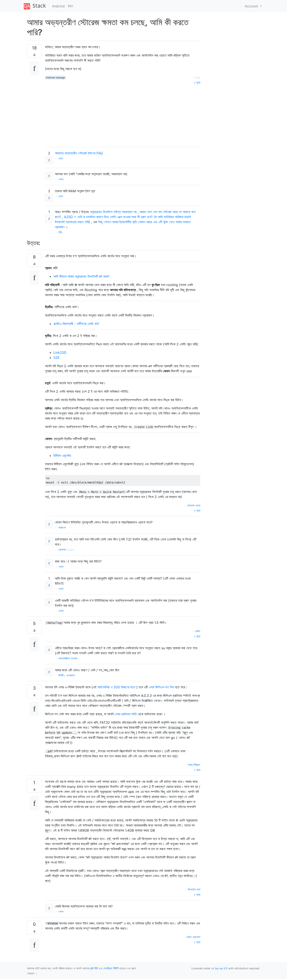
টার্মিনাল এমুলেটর (62, 455)
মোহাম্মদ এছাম (193, 505)
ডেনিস (197, 631)
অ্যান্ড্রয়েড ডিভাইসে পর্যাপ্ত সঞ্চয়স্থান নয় (113, 212)
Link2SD (60, 352)
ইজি (60, 232)
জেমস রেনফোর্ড (193, 937)
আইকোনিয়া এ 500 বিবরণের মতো (116, 687)
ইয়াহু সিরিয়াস (194, 764)
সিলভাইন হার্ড (194, 889)
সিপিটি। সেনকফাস (66, 675)
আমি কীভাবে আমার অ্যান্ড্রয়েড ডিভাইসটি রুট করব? (81, 276)
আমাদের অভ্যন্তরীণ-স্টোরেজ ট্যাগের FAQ (79, 153)
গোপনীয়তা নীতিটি (110, 968)
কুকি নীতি (94, 968)
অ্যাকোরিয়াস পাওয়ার (67, 658)
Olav (197, 77)
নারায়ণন (62, 527)
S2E (56, 357)
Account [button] (252, 6)
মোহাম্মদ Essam (66, 549)
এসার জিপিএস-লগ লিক (161, 687)
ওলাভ (60, 179)
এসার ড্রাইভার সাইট (126, 714)
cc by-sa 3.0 (219, 968)
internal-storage (55, 77)
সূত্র (197, 82)
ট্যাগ (70, 6)
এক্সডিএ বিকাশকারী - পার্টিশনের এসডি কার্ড (76, 324)
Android (58, 6)
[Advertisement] (122, 114)
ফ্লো (60, 158)
